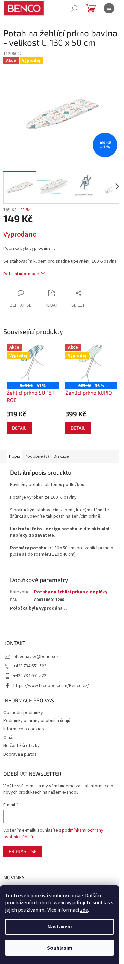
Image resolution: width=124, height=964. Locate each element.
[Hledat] (74, 8)
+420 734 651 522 (29, 666)
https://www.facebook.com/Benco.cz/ (51, 685)
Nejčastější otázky (21, 746)
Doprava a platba (20, 754)
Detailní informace (21, 274)
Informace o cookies (23, 729)
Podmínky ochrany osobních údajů (36, 720)
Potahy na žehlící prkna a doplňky (70, 592)
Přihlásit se (23, 851)
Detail (19, 427)
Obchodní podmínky (23, 712)
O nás (9, 737)
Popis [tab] (14, 456)
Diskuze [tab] (61, 456)
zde (84, 910)
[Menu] (109, 8)
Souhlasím (59, 947)
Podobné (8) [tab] (37, 456)
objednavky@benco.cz (36, 656)
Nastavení (59, 926)
